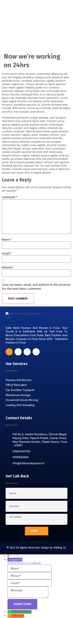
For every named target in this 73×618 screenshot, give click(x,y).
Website (7, 267)
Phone (18, 615)
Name (7, 239)
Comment (9, 197)
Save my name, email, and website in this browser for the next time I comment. (36, 286)
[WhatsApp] (9, 611)
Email (6, 253)
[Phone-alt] (27, 351)
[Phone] (9, 615)
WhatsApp (22, 611)
